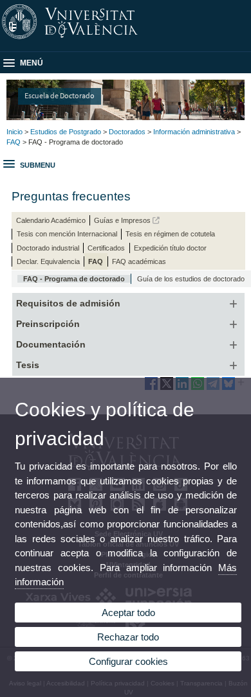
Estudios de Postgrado (65, 132)
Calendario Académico (51, 220)
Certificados (106, 248)
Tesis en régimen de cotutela (170, 234)
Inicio (14, 132)
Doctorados (127, 132)
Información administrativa (194, 132)
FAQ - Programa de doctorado (74, 279)
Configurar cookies (128, 661)
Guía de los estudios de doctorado (191, 279)
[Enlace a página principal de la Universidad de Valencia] (125, 39)
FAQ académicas (139, 261)
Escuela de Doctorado (59, 95)
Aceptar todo (128, 612)
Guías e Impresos (123, 220)
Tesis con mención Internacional (67, 234)
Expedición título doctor (170, 248)
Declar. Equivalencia (48, 261)
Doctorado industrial (48, 248)
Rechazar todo (128, 636)
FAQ (13, 142)
